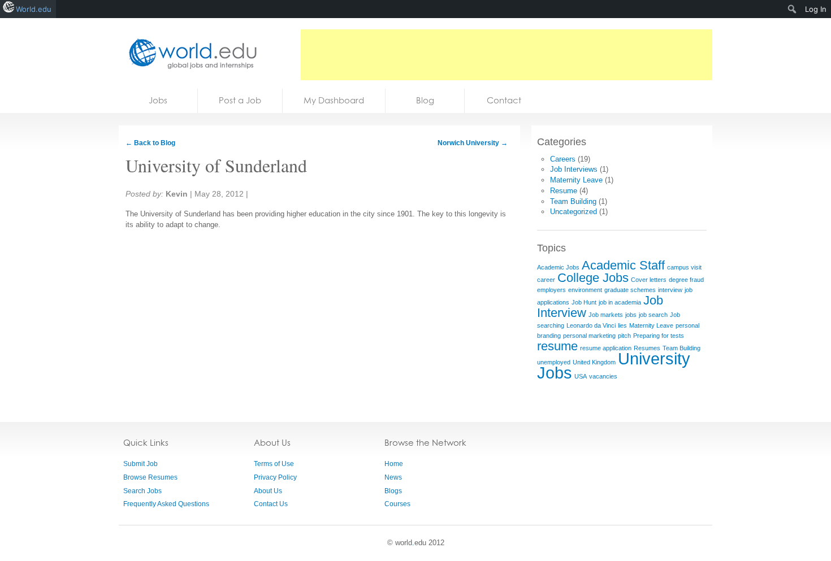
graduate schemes (630, 289)
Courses (397, 504)
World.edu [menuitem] (33, 9)
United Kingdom (594, 362)
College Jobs (593, 278)
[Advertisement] (506, 54)
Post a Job (240, 100)
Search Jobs (142, 491)
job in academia (620, 302)
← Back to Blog (150, 143)
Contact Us (271, 504)
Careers (562, 159)
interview (670, 289)
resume (557, 346)
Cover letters (648, 279)
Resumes (647, 348)
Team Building (573, 201)
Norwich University (473, 143)
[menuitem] (792, 9)
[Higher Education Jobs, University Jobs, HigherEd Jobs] (189, 53)
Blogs (393, 491)
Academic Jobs (558, 267)
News (393, 477)
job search (653, 314)
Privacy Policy (275, 477)
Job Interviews (574, 169)
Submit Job (140, 464)
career (546, 279)
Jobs (158, 100)
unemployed (553, 362)
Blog (425, 100)
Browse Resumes (150, 477)
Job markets (605, 314)
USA (580, 376)
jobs (631, 314)
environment (585, 289)
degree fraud (686, 279)
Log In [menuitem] (815, 9)
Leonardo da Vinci (591, 325)
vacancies (603, 376)
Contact (504, 100)
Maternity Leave (576, 180)
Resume (563, 190)
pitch (624, 335)
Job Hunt (584, 302)
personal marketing (589, 335)
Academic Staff (623, 265)
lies (622, 325)
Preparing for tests (658, 335)
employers (551, 289)
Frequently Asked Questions (166, 504)
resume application (605, 348)
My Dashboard (334, 100)
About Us (268, 491)
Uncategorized (573, 211)
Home (393, 464)
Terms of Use (274, 464)
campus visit (684, 267)
